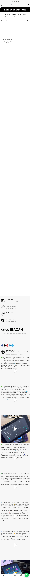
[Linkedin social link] (17, 1)
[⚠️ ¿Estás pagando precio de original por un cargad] (15, 516)
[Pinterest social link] (15, 1)
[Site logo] (15, 5)
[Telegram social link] (19, 1)
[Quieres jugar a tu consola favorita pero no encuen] (15, 545)
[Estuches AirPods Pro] (8, 76)
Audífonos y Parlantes (7, 132)
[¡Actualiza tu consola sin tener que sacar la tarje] (15, 429)
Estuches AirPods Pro (8, 130)
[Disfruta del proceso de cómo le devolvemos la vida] (15, 371)
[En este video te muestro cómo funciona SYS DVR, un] (15, 400)
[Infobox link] (9, 301)
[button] (27, 575)
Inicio (2, 14)
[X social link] (13, 1)
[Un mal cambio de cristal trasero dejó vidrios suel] (15, 458)
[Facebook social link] (11, 1)
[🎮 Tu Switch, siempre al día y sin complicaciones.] (15, 487)
